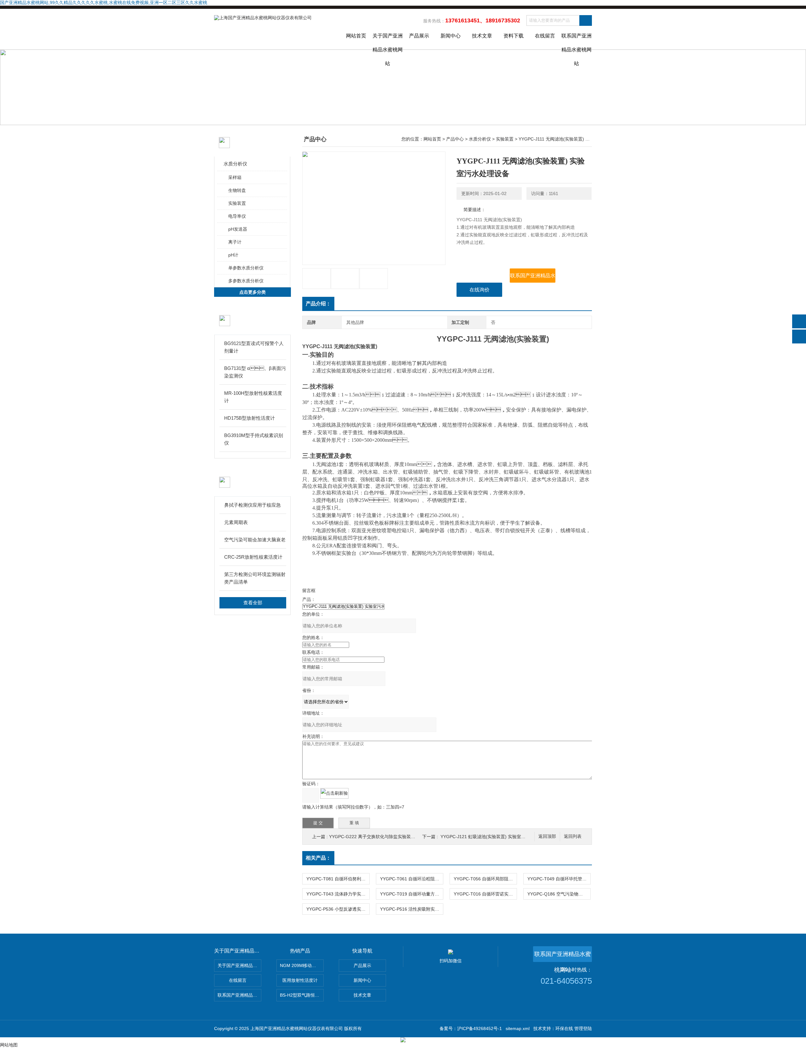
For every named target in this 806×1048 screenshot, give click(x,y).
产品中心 (455, 138)
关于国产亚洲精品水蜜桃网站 (387, 41)
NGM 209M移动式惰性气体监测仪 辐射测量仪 (302, 965)
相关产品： (318, 858)
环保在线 (564, 1028)
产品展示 (419, 35)
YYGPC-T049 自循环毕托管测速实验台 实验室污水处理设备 (558, 878)
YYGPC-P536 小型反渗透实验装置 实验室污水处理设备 (337, 909)
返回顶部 (547, 836)
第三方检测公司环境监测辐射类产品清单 (255, 578)
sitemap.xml (518, 1028)
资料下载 (513, 35)
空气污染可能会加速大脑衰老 (255, 539)
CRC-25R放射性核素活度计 (253, 557)
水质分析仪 (235, 163)
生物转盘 (237, 190)
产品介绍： (318, 303)
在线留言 (545, 35)
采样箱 (234, 177)
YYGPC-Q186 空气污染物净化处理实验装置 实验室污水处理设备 (558, 893)
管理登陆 (583, 1028)
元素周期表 (236, 522)
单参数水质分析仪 (246, 267)
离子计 (234, 242)
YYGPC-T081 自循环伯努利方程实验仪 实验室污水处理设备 (337, 878)
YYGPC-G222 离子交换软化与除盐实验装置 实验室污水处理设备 (392, 836)
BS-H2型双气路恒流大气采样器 (302, 995)
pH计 (233, 254)
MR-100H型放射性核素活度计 (253, 396)
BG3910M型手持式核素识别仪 (253, 439)
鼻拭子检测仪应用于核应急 (252, 505)
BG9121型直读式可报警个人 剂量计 (254, 347)
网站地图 (9, 1044)
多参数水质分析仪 (246, 280)
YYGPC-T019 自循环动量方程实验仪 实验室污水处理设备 (411, 893)
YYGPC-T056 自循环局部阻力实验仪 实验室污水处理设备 (485, 878)
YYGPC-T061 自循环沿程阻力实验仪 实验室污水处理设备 (411, 878)
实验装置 (237, 203)
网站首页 (356, 35)
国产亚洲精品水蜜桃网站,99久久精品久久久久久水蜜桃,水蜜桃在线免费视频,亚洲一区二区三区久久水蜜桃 (103, 2)
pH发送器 (237, 229)
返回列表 (573, 836)
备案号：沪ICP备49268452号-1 (471, 1028)
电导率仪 (237, 216)
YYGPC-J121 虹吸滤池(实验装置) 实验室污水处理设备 (494, 836)
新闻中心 (450, 35)
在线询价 (479, 289)
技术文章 (482, 35)
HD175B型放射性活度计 (249, 418)
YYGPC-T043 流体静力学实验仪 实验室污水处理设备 (337, 893)
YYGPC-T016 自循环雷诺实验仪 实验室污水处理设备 (485, 893)
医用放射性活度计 (300, 980)
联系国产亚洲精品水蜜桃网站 (576, 41)
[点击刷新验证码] (334, 793)
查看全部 (252, 602)
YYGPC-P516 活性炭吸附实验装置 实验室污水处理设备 (411, 909)
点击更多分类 (252, 292)
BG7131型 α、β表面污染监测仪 (255, 372)
